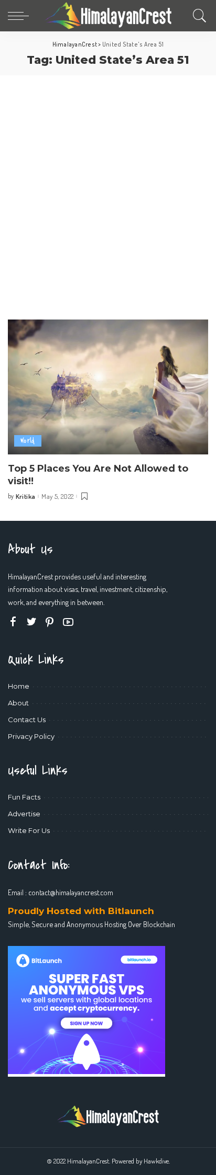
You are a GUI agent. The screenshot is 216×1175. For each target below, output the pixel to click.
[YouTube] (68, 622)
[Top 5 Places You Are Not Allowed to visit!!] (108, 387)
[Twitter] (31, 622)
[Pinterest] (50, 622)
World (27, 441)
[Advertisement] (108, 188)
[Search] (197, 15)
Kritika (26, 496)
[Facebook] (13, 622)
